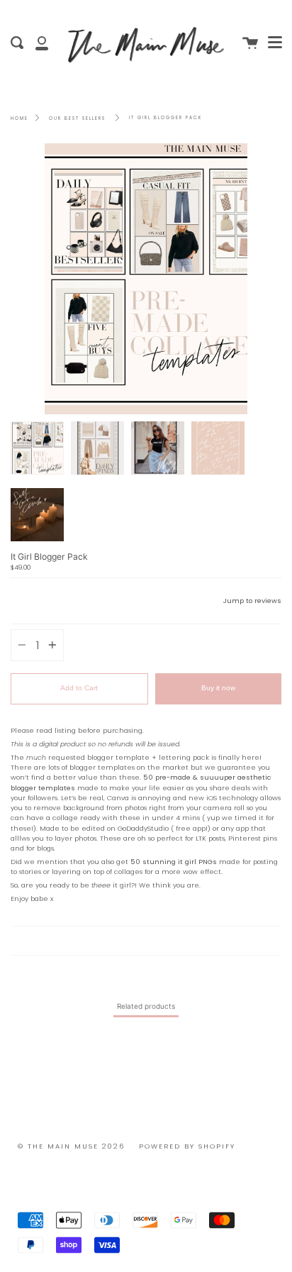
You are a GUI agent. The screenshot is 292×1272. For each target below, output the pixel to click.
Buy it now (218, 688)
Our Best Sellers (77, 118)
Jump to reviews (252, 600)
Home (19, 118)
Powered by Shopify (187, 1146)
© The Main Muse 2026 (71, 1146)
